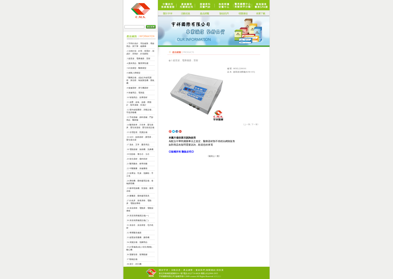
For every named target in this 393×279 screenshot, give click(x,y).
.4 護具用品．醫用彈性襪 (137, 63)
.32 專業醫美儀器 (133, 233)
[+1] (195, 131)
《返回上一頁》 (214, 156)
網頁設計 (217, 276)
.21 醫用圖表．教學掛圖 (136, 163)
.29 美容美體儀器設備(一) (137, 215)
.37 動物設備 (131, 259)
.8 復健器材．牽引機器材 (137, 88)
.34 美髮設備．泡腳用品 (136, 242)
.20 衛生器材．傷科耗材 (136, 159)
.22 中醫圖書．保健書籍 (136, 168)
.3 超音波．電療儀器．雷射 (138, 58)
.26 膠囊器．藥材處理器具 (137, 196)
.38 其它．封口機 (133, 264)
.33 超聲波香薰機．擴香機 (137, 237)
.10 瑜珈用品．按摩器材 (136, 97)
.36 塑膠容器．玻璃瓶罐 (136, 254)
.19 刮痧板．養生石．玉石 (137, 154)
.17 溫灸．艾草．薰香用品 (137, 144)
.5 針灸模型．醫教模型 (136, 68)
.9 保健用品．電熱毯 (135, 92)
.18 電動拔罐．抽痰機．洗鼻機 (139, 149)
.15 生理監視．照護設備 (136, 132)
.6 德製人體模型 (133, 73)
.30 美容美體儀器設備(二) (137, 220)
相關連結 (211, 270)
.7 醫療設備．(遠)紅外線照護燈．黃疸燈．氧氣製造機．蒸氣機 (140, 80)
